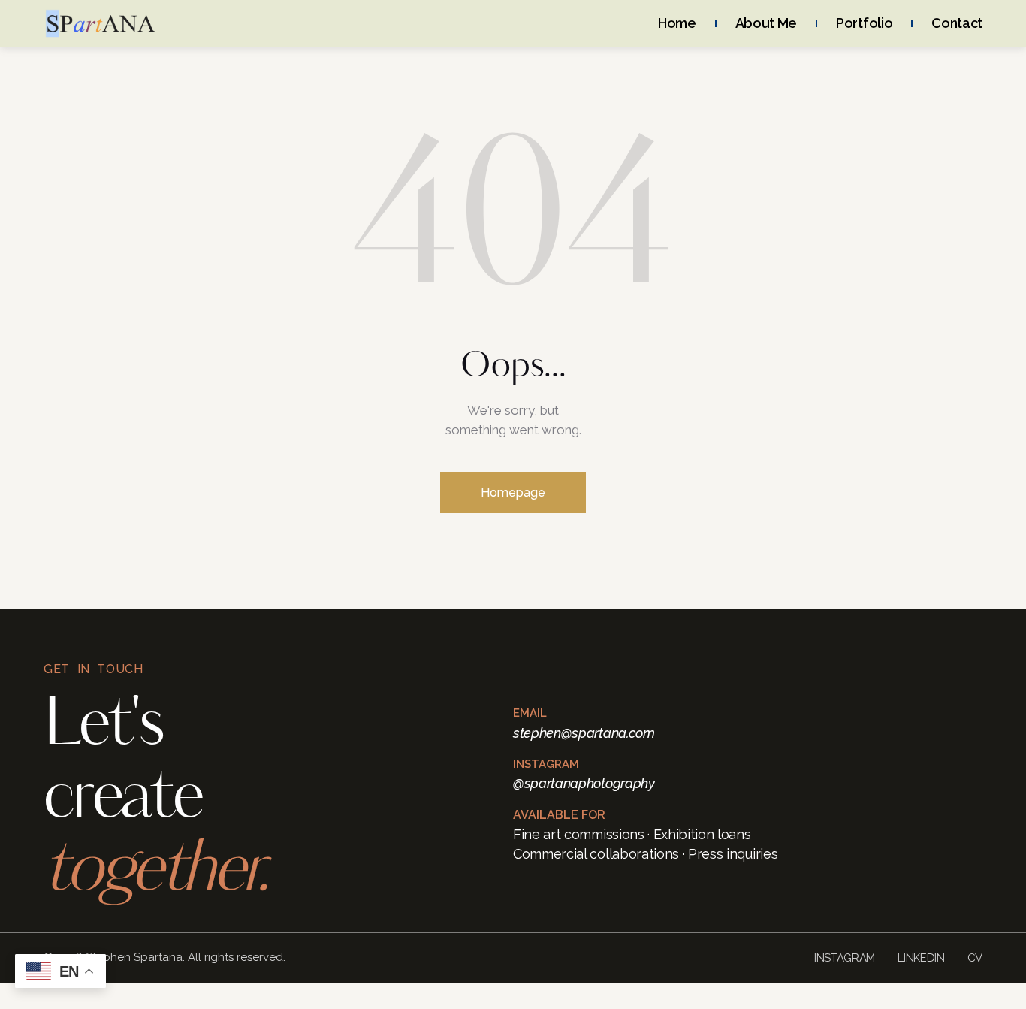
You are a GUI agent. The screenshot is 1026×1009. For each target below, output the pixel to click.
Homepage (513, 492)
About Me (766, 23)
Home (677, 23)
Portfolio (864, 23)
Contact (956, 23)
